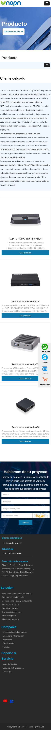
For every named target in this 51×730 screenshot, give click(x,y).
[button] (47, 3)
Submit (25, 522)
